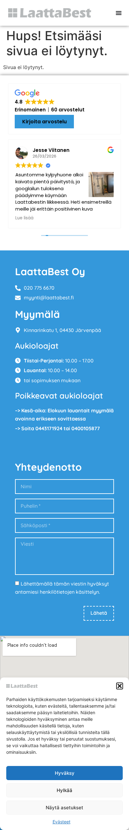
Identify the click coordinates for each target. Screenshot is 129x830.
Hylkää (64, 790)
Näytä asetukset (64, 808)
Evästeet (61, 821)
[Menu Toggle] (119, 13)
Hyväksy (65, 773)
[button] (119, 686)
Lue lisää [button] (24, 218)
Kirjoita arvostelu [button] (44, 121)
